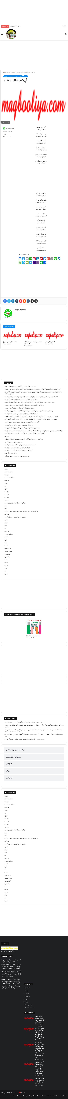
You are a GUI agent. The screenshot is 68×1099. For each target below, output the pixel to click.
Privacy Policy (28, 1005)
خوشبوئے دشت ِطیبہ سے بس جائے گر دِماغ (10, 342)
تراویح (6, 489)
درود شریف (7, 500)
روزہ (6, 506)
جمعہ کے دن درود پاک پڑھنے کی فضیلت (11, 454)
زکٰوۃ (5, 509)
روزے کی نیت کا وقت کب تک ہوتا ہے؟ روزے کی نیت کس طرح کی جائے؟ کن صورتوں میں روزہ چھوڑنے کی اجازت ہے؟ (24, 405)
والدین (6, 574)
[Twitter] (9, 301)
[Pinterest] (20, 301)
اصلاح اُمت (7, 481)
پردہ (5, 486)
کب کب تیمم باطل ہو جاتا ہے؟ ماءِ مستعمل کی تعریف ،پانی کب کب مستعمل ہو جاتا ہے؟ (18, 451)
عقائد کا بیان (7, 532)
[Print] (36, 301)
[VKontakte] (28, 301)
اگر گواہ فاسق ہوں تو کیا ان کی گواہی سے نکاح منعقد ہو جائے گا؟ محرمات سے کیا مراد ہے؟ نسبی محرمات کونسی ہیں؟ (22, 422)
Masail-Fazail (20, 1096)
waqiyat (7, 475)
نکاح (6, 568)
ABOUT (27, 988)
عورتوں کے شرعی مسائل (9, 534)
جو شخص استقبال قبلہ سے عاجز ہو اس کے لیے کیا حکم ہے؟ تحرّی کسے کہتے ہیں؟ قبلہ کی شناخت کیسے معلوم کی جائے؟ (22, 428)
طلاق (6, 526)
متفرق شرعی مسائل (8, 554)
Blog (26, 991)
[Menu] (2, 35)
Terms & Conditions (30, 1008)
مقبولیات (6, 563)
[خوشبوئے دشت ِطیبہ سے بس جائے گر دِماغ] (12, 335)
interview (50, 1096)
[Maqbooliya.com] (11, 34)
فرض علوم (6, 537)
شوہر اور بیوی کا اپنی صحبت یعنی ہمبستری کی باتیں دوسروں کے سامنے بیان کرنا (17, 456)
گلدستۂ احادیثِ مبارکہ (8, 551)
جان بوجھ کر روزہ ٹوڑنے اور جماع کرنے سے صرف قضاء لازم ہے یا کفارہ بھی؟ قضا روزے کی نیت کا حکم (21, 400)
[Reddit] (24, 301)
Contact (27, 994)
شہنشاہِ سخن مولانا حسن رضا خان (50, 342)
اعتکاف (6, 483)
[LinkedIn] (13, 301)
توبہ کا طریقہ (7, 492)
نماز (5, 571)
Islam (15, 1096)
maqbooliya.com (10, 129)
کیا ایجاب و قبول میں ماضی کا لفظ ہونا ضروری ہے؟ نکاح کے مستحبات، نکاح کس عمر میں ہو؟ (19, 425)
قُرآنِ (6, 540)
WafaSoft (22, 1093)
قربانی (6, 543)
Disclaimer (27, 997)
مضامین (6, 560)
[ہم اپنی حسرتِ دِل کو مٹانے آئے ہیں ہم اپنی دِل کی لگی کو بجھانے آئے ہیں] (33, 335)
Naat (41, 1096)
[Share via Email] (32, 301)
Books (45, 1096)
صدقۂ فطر (6, 523)
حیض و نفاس (7, 498)
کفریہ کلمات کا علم (8, 549)
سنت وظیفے (7, 515)
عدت (6, 529)
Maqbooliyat (32, 1096)
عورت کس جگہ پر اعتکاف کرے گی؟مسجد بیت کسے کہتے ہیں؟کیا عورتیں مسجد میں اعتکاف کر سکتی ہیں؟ (20, 387)
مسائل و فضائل (7, 557)
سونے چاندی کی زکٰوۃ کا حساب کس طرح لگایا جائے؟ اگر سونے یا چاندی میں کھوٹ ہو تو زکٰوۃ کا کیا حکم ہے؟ (21, 414)
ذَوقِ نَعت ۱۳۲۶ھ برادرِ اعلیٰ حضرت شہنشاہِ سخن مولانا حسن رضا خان (25, 73)
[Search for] (66, 35)
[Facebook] (5, 301)
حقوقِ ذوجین (7, 495)
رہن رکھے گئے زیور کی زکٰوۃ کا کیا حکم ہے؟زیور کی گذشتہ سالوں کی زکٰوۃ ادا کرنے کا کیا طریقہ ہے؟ (19, 408)
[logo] (9, 949)
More (54, 1096)
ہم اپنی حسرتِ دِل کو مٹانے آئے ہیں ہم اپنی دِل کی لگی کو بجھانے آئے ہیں (33, 343)
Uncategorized (8, 472)
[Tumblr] (16, 301)
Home (5, 73)
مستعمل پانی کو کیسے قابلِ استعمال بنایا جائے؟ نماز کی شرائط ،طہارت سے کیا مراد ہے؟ (18, 448)
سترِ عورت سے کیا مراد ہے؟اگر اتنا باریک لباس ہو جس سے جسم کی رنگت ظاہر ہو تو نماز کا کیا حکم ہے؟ (20, 445)
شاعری (26, 76)
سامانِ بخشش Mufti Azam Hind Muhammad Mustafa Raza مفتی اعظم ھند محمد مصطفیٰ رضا (21, 512)
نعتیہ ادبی (6, 566)
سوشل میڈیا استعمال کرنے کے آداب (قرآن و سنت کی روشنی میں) (15, 517)
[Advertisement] (34, 12)
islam (6, 469)
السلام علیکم (7, 437)
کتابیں (6, 546)
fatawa (38, 1096)
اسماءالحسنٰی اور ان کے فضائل (9, 478)
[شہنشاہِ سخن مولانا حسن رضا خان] (54, 335)
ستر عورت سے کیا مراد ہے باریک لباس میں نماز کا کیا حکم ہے (14, 442)
